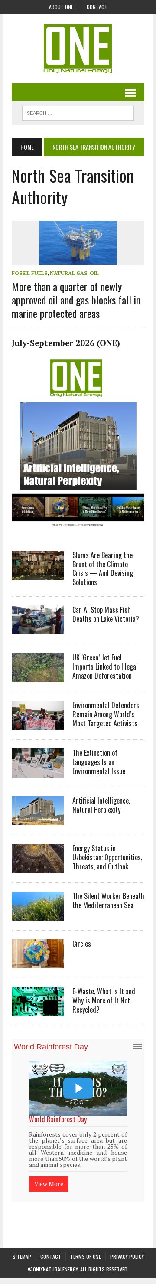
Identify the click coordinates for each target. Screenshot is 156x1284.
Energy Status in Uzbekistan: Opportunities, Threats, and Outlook (107, 857)
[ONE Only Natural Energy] (78, 49)
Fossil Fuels (29, 273)
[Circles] (38, 962)
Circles (81, 943)
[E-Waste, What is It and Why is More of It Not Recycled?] (38, 1010)
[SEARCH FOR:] (77, 112)
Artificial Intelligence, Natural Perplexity (101, 805)
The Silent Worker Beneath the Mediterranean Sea (108, 900)
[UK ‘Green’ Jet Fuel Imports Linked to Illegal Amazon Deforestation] (38, 676)
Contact (97, 6)
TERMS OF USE (85, 1254)
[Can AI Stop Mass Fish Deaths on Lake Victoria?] (38, 628)
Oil (94, 273)
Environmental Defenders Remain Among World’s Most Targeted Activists (105, 714)
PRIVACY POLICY (127, 1254)
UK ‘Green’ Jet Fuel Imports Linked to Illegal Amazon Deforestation (105, 666)
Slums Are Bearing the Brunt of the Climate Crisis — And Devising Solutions (102, 568)
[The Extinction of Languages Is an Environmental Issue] (38, 771)
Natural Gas (68, 273)
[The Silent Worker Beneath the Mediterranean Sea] (38, 914)
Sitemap (22, 1254)
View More (58, 1172)
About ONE (61, 6)
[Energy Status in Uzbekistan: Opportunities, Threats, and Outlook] (38, 867)
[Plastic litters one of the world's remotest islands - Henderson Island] (87, 1088)
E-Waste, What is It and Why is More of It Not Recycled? (103, 1000)
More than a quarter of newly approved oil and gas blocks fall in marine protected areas (76, 299)
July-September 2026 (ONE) (66, 343)
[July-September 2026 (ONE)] (78, 531)
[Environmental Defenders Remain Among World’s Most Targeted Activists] (38, 724)
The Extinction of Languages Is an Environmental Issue (98, 762)
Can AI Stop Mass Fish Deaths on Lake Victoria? (105, 614)
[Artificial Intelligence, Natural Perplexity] (38, 819)
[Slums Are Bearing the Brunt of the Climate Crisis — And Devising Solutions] (38, 573)
